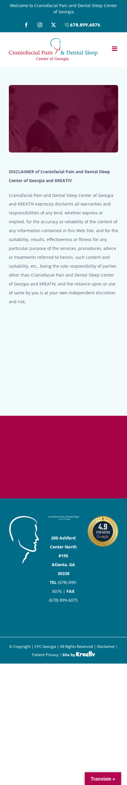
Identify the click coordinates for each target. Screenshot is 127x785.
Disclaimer (106, 646)
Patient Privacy (45, 654)
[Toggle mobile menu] (115, 49)
